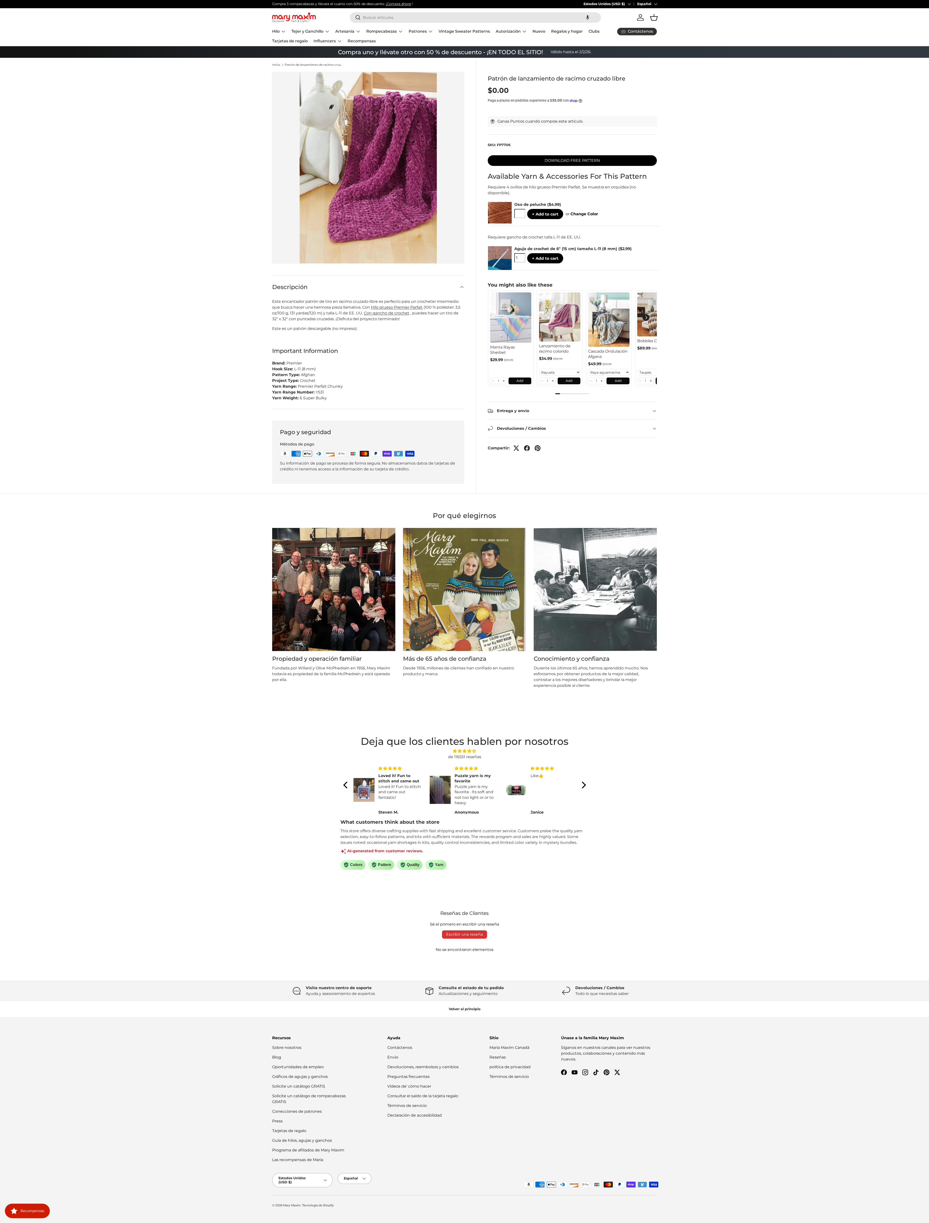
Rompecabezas (381, 31)
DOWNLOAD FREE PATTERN (572, 160)
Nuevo (538, 31)
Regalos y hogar (567, 31)
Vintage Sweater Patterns (464, 31)
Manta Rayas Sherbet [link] (502, 350)
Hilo (276, 31)
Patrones (418, 31)
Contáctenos (399, 1047)
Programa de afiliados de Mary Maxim (308, 1150)
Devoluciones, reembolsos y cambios (423, 1067)
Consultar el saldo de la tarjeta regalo (422, 1096)
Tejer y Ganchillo (307, 31)
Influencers (325, 41)
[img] (464, 751)
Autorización (508, 31)
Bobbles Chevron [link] (654, 341)
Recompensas (362, 41)
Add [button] (520, 380)
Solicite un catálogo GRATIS (298, 1086)
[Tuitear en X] (516, 448)
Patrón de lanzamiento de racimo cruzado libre (314, 64)
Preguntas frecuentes (408, 1076)
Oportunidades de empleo (298, 1067)
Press (277, 1121)
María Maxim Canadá (509, 1047)
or (582, 214)
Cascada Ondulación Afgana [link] (608, 354)
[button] (588, 17)
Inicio (276, 64)
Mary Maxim (292, 1205)
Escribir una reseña (464, 934)
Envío (392, 1057)
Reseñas (497, 1057)
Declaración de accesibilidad (414, 1115)
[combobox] (475, 17)
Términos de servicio (407, 1105)
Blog (276, 1057)
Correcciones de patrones (297, 1111)
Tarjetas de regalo (290, 41)
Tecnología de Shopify (318, 1205)
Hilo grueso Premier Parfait (397, 307)
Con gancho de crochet (386, 313)
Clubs (594, 31)
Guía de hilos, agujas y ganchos (302, 1140)
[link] (511, 317)
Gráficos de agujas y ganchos (300, 1076)
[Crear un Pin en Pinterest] (537, 448)
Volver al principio (464, 1009)
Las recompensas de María (297, 1159)
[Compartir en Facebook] (527, 448)
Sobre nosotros (286, 1047)
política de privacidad (510, 1067)
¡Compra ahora (398, 4)
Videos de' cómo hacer (409, 1086)
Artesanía (344, 31)
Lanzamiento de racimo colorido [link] (554, 349)
